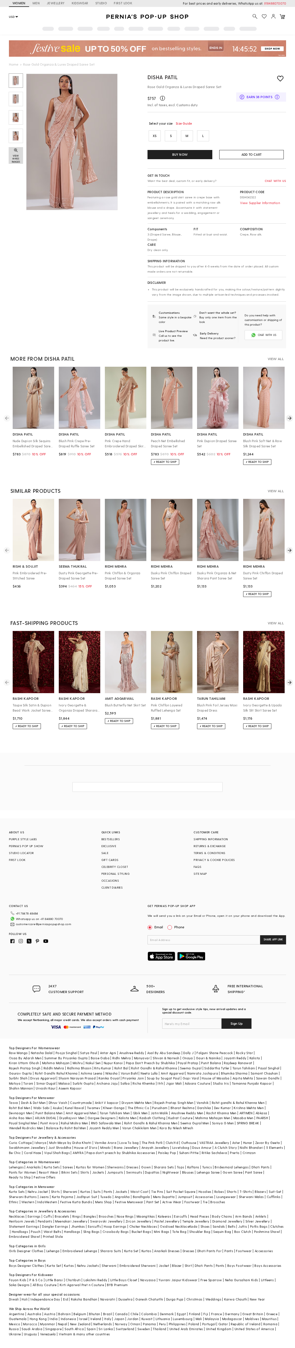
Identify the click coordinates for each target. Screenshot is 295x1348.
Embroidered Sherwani (138, 1265)
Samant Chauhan (264, 1073)
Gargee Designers (102, 1118)
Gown (146, 1167)
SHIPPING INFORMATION (211, 839)
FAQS (197, 866)
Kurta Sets (52, 1167)
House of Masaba (215, 1078)
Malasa (64, 1083)
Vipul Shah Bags (57, 1153)
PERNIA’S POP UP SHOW (26, 846)
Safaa (125, 1083)
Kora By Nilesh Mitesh (176, 1128)
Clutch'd (172, 1142)
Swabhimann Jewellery (27, 1147)
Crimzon (249, 1153)
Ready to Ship (20, 1177)
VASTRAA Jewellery (214, 1142)
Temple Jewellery (195, 1221)
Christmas (194, 1299)
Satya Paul (88, 1053)
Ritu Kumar (102, 1068)
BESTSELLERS (110, 839)
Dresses (132, 1167)
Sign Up (236, 1023)
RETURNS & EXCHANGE (210, 846)
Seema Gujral (190, 1068)
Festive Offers (45, 1177)
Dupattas (152, 1172)
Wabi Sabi (41, 1108)
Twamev (93, 1108)
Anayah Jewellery (155, 1147)
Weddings (213, 1299)
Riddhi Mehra (54, 1068)
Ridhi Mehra (121, 1058)
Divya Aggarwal (43, 1078)
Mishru (78, 1063)
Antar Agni (108, 1053)
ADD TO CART (251, 154)
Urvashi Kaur (46, 1088)
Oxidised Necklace (174, 1226)
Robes (219, 1191)
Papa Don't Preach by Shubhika (150, 1063)
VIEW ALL (276, 359)
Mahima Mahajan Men (212, 1118)
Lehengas (16, 1167)
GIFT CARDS (110, 860)
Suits (97, 1191)
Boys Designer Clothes (26, 1265)
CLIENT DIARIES (112, 887)
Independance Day (45, 1299)
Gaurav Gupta (20, 1073)
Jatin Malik (159, 1113)
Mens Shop (103, 1202)
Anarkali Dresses (166, 1251)
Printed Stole (53, 1236)
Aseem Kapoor (70, 1088)
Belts (231, 1226)
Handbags (20, 1231)
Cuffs (48, 1216)
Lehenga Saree (208, 1172)
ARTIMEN (246, 1113)
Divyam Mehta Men (137, 1102)
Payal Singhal (268, 1068)
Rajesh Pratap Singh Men (173, 1102)
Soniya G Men (223, 1123)
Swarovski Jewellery (106, 1221)
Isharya (40, 1142)
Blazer (176, 1265)
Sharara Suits (110, 1251)
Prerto (234, 1153)
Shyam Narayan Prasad (77, 1078)
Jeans (44, 1197)
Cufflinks (274, 1197)
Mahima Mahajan (56, 1063)
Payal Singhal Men (23, 1123)
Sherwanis (115, 1167)
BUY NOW (180, 154)
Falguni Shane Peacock (214, 1053)
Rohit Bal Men (19, 1108)
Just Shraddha (59, 1147)
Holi (25, 1299)
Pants (108, 1191)
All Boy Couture (45, 1285)
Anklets (260, 1216)
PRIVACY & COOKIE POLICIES (214, 860)
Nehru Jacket (38, 1191)
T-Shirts (246, 1191)
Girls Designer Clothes (26, 1251)
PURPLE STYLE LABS (23, 839)
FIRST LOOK (123, 3)
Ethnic (13, 1202)
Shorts (232, 1191)
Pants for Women (22, 1172)
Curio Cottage (20, 1142)
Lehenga (53, 1251)
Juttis (242, 1226)
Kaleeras (164, 1216)
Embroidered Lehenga (80, 1251)
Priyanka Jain (133, 1078)
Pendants (45, 1221)
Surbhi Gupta (83, 1083)
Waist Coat (139, 1191)
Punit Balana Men (49, 1113)
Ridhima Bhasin (79, 1068)
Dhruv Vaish (58, 1102)
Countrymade (81, 1102)
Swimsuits (134, 1172)
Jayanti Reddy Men (104, 1128)
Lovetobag (181, 1147)
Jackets (98, 1172)
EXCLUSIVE (108, 846)
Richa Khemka (144, 1083)
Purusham (159, 1108)
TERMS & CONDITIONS (209, 853)
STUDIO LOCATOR (21, 853)
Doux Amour (201, 1147)
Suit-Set (275, 1191)
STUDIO (101, 3)
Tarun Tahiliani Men (115, 1113)
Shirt (188, 1265)
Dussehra (125, 1299)
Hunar (247, 1142)
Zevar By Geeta (267, 1142)
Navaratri (108, 1299)
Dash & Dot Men (33, 1102)
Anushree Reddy (131, 1053)
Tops (180, 1167)
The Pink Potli (152, 1142)
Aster (236, 1142)
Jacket (164, 1265)
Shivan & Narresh (166, 1058)
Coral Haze (32, 1153)
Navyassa (148, 1280)
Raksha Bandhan (84, 1299)
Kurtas (85, 1191)
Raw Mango (18, 1053)
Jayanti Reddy (235, 1058)
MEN (36, 3)
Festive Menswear (129, 1202)
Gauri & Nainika (208, 1058)
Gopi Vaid (191, 1078)
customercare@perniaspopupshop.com (43, 924)
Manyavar (142, 1058)
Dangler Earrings (55, 1226)
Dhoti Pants (260, 1167)
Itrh (160, 1083)
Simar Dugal (45, 1083)
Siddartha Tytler (216, 1068)
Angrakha (122, 1197)
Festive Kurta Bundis (76, 1202)
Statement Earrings (24, 1226)
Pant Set (152, 1202)
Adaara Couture (197, 1083)
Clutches (276, 1226)
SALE (105, 853)
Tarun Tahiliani (243, 1068)
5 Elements (274, 1147)
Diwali (14, 1299)
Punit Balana (211, 1063)
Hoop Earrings (115, 1226)
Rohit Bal (121, 1068)
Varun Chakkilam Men (139, 1128)
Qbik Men (140, 1113)
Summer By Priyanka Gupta (66, 1058)
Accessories (204, 1197)
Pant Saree (253, 1172)
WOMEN (19, 3)
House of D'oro (85, 1147)
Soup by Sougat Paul (163, 1078)
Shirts (55, 1191)
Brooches (217, 1202)
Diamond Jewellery (227, 1221)
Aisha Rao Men (20, 1118)
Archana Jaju (107, 1083)
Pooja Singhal (66, 1053)
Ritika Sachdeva (214, 1153)
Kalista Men (128, 1118)
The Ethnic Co (138, 1108)
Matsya (14, 1083)
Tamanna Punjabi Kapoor (252, 1083)
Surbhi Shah (18, 1078)
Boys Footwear (239, 1265)
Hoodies (204, 1191)
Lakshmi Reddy (95, 1280)
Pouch (35, 1231)
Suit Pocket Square (181, 1191)
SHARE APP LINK (273, 939)
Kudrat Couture (180, 1118)
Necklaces (17, 1216)
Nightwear (170, 1172)
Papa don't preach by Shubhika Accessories (120, 1153)
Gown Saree (232, 1172)
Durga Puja (175, 1299)
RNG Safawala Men (106, 1123)
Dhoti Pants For (209, 1251)
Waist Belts (52, 1231)
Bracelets (62, 1216)
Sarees (68, 1167)
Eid (65, 1299)
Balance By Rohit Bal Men (66, 1128)
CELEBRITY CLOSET (114, 866)
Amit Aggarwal (172, 1073)
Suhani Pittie (189, 1153)
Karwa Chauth (235, 1299)
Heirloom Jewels (22, 1221)
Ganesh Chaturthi (149, 1299)
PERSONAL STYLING (115, 873)
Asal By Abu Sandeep (164, 1053)
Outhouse (188, 1142)
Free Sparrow (211, 1280)
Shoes (205, 1226)
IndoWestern (47, 1202)
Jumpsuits (115, 1172)
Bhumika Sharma (234, 1073)
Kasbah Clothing (152, 1118)
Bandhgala (141, 1197)
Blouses (188, 1172)
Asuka (57, 1108)
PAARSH (262, 1118)
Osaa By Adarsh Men (25, 1058)
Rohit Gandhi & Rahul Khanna (154, 1068)
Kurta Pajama (62, 1197)
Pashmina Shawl (267, 1231)
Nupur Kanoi (113, 1063)
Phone (179, 927)
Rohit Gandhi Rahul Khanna (56, 1073)
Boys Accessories (267, 1265)
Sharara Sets (164, 1167)
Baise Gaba (100, 1058)
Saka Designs (19, 1285)
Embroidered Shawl (24, 1236)
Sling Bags (91, 1231)
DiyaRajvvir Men (72, 1118)
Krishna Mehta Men (249, 1108)
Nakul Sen (93, 1063)
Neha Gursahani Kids (241, 1280)
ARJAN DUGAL (45, 1118)
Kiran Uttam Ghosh (24, 1063)
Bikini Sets (69, 1172)
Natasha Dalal (42, 1053)
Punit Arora (49, 1123)
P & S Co (36, 1280)
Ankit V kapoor (107, 1102)
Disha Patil (163, 77)
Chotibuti (73, 1280)
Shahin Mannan (21, 1088)
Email (158, 927)
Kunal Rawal (74, 1108)
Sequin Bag (222, 1231)
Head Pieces (199, 1216)
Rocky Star (244, 1053)
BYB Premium (117, 1285)
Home (13, 64)
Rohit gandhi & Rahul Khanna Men (238, 1102)
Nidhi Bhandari (251, 1147)
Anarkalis (34, 1167)
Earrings (34, 1216)
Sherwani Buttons (23, 1197)
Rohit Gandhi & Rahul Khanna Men (150, 1123)
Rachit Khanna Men (221, 1113)
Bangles (90, 1216)
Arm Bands (243, 1216)
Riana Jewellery (126, 1147)
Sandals (219, 1226)
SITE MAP (200, 873)
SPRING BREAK (248, 1123)
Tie (205, 1202)
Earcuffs (180, 1216)
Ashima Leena (92, 1073)
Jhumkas (78, 1226)
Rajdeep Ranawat (238, 1063)
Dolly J (188, 1053)
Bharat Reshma (182, 1108)
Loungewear (226, 1197)
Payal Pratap (188, 1063)
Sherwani (70, 1191)
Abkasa (261, 1113)
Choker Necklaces (143, 1226)
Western (27, 1202)
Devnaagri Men (21, 1113)
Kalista (254, 1058)
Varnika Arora (105, 1142)
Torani (28, 1083)
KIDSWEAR (80, 3)
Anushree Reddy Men (187, 1113)
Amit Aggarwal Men (81, 1113)
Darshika (204, 1108)
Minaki (105, 1147)
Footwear (192, 1202)
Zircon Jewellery (138, 1221)
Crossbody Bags (116, 1231)
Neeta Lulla (149, 1073)
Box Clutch (242, 1231)
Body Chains (222, 1216)
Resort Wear (48, 1172)
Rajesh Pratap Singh (25, 1068)
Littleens (267, 1280)
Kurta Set (131, 1251)
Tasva (13, 1102)
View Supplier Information (260, 203)
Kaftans (193, 1167)
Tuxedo (105, 1197)
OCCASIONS (110, 880)
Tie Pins (157, 1191)
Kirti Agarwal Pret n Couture (82, 1285)
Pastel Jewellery (166, 1221)
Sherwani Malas (251, 1197)
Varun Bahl (129, 1073)
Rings (76, 1216)
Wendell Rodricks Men (26, 1128)
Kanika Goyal (109, 1078)
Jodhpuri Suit (86, 1197)
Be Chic (15, 1153)
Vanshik (202, 1102)
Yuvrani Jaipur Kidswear (177, 1280)
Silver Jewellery (257, 1221)
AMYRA (78, 1153)
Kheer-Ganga (113, 1108)
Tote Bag (179, 1231)
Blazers (260, 1191)
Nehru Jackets (88, 1265)
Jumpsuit (185, 1197)
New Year (257, 1299)
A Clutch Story (226, 1147)
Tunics (207, 1167)
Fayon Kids (18, 1280)
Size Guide (184, 123)
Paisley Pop (167, 1153)
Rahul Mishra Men (74, 1123)
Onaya (187, 1058)
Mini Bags (161, 1231)
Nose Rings (125, 1216)
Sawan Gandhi (268, 1078)
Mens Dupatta (164, 1197)
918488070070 (275, 3)
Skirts (84, 1172)
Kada (193, 1226)
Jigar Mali (174, 1083)
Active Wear (171, 1202)
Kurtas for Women (90, 1167)
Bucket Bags (141, 1231)
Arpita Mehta (242, 1078)
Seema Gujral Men (194, 1123)
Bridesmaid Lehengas (232, 1167)
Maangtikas (146, 1216)
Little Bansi (54, 1280)
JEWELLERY (56, 3)
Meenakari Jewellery (71, 1221)
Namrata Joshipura (202, 1073)
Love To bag (129, 1142)
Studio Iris (221, 1083)
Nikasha (111, 1073)
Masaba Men (243, 1118)
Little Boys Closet (123, 1280)
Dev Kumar (222, 1108)
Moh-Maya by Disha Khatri (70, 1142)
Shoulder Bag (199, 1231)
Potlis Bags (258, 1226)
